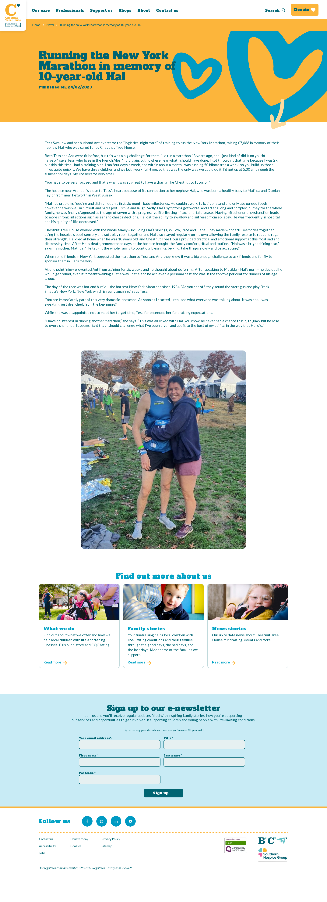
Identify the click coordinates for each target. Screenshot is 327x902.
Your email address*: (95, 738)
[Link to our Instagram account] (101, 821)
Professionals (70, 10)
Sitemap (107, 846)
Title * (168, 738)
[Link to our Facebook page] (87, 821)
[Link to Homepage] (13, 15)
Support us (101, 10)
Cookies (75, 846)
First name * (88, 755)
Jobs (42, 853)
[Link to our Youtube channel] (130, 821)
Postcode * (87, 773)
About (143, 10)
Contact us (167, 10)
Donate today (79, 839)
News (50, 25)
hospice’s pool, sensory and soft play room (93, 234)
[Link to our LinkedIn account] (116, 821)
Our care (41, 10)
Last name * (173, 755)
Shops (125, 10)
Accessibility (47, 846)
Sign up (161, 793)
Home (36, 25)
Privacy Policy (111, 839)
